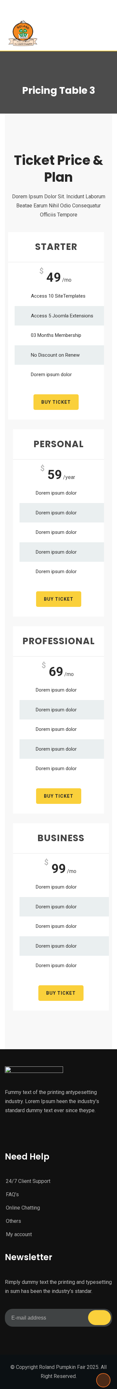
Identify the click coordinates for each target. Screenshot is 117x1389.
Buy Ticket (56, 402)
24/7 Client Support (28, 1181)
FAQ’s (12, 1194)
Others (13, 1221)
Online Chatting (23, 1208)
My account (19, 1234)
